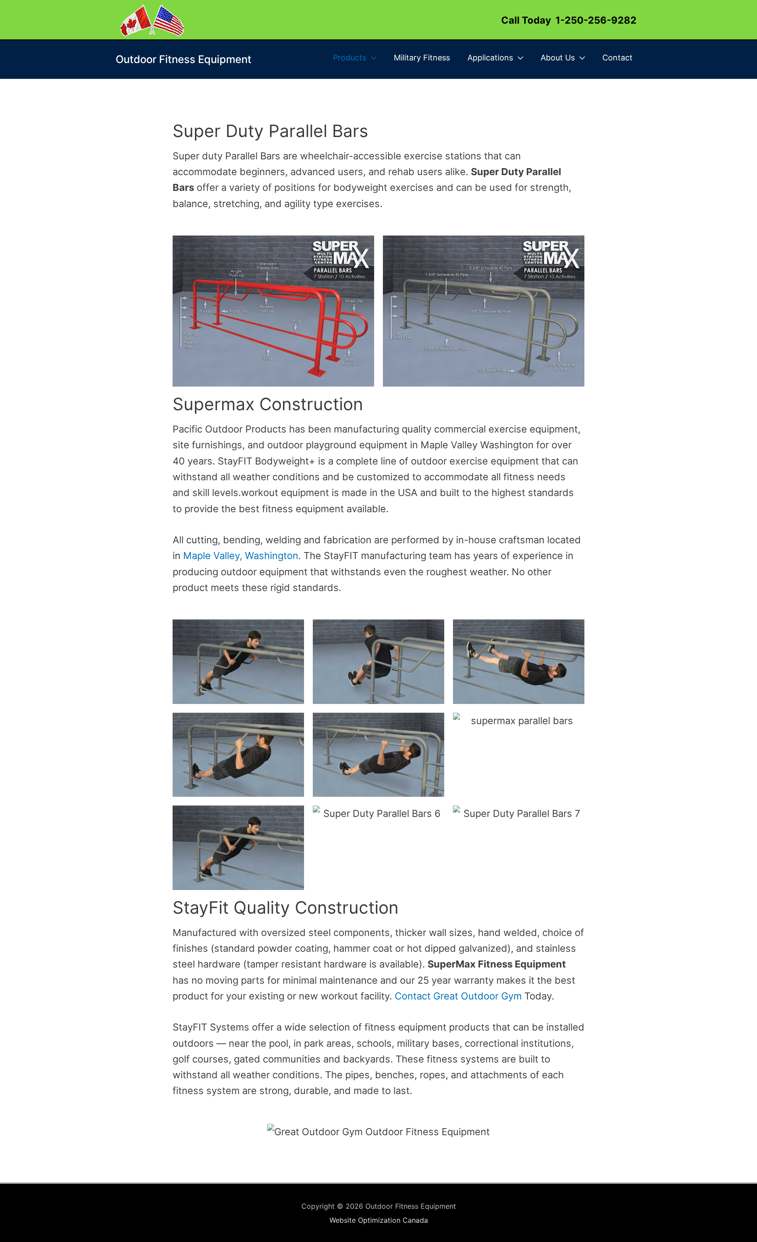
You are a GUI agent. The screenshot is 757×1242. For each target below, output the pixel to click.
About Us (558, 57)
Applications (490, 57)
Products (349, 57)
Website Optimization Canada (378, 1220)
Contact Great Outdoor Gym (458, 996)
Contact (617, 57)
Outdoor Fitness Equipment (183, 59)
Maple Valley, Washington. (242, 555)
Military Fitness (422, 57)
